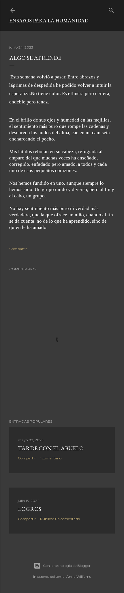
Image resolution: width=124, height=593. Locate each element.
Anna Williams (78, 576)
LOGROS (29, 509)
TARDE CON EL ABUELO (51, 448)
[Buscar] (111, 9)
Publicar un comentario (60, 519)
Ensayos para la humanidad (49, 20)
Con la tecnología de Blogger (67, 565)
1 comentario (50, 458)
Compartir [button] (18, 249)
